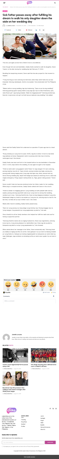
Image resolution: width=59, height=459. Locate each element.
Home (11, 7)
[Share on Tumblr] (39, 30)
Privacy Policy (30, 446)
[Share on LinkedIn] (36, 30)
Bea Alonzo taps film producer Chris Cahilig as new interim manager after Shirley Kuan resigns (14, 389)
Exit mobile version (29, 457)
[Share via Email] (43, 30)
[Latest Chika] (29, 2)
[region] (15, 266)
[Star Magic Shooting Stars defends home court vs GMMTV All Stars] (43, 355)
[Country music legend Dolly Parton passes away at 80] (15, 355)
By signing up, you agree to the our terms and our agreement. (21, 446)
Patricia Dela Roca (8, 368)
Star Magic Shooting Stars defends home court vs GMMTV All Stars (43, 365)
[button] (4, 3)
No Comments (32, 25)
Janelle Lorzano (11, 25)
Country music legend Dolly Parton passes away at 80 (15, 365)
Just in (5, 11)
